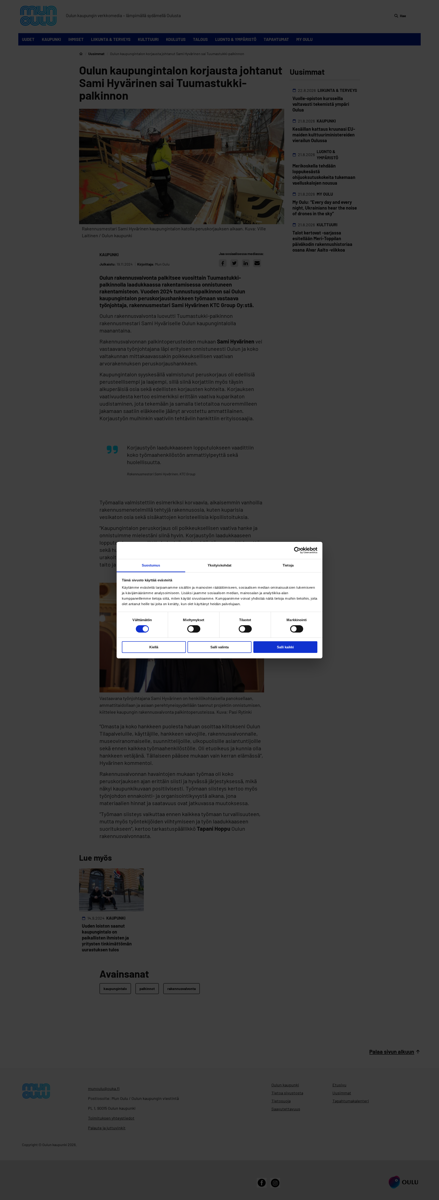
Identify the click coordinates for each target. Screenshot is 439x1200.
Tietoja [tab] (288, 565)
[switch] (193, 629)
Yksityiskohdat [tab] (219, 565)
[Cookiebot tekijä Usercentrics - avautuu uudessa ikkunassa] (297, 550)
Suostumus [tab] (151, 565)
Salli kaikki (285, 647)
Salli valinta (219, 647)
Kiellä (153, 647)
